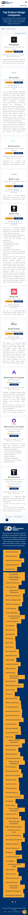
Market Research (11, 750)
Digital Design (10, 660)
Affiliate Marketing (11, 556)
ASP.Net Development (12, 583)
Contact (22, 911)
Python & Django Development (14, 810)
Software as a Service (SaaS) (14, 831)
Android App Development (14, 560)
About (9, 911)
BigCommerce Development (14, 591)
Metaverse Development (13, 758)
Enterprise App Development (14, 677)
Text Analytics (10, 861)
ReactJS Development (12, 818)
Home (3, 29)
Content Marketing (11, 613)
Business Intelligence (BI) (13, 600)
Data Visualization (11, 651)
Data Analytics (10, 625)
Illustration (9, 694)
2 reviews (18, 382)
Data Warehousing (11, 655)
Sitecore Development (12, 848)
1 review (18, 434)
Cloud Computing (11, 608)
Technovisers (15, 146)
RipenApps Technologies (15, 377)
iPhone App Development (13, 720)
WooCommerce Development (14, 887)
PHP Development (11, 788)
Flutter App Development (13, 685)
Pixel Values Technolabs (15, 427)
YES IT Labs (15, 179)
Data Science (9, 647)
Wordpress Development (13, 891)
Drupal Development (12, 664)
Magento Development (13, 745)
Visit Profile (14, 384)
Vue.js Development (12, 882)
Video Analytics (10, 869)
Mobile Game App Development (14, 763)
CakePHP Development (13, 604)
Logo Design (9, 737)
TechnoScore (15, 477)
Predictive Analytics (12, 792)
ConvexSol (15, 78)
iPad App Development (12, 715)
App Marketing (10, 569)
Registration (23, 5)
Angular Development (12, 565)
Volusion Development (12, 878)
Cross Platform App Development (14, 617)
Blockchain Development (13, 596)
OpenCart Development (13, 775)
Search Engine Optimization (14, 840)
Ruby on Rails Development (14, 827)
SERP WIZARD (15, 329)
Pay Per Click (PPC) (11, 784)
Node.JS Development (12, 771)
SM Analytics (9, 852)
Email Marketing (10, 673)
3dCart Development (12, 552)
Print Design (9, 801)
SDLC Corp (15, 214)
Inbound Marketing (11, 698)
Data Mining (9, 638)
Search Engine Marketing (13, 835)
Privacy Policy (16, 911)
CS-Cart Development (12, 621)
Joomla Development (12, 728)
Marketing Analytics (12, 754)
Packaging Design (11, 780)
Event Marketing (11, 681)
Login (2, 5)
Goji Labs (14, 297)
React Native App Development (14, 822)
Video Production (11, 874)
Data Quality (9, 643)
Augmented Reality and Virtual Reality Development (14, 574)
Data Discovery (10, 630)
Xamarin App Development (14, 895)
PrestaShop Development (13, 797)
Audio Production (11, 587)
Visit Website (18, 51)
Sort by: (20, 33)
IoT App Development (12, 707)
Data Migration (10, 634)
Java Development (11, 724)
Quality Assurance (11, 814)
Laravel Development (12, 732)
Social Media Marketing (13, 857)
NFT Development (11, 767)
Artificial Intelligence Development (14, 578)
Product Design (10, 805)
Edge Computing (11, 668)
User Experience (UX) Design (14, 865)
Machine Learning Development (14, 741)
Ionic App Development (13, 711)
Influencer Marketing (12, 703)
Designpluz (15, 45)
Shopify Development (12, 844)
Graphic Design (10, 690)
